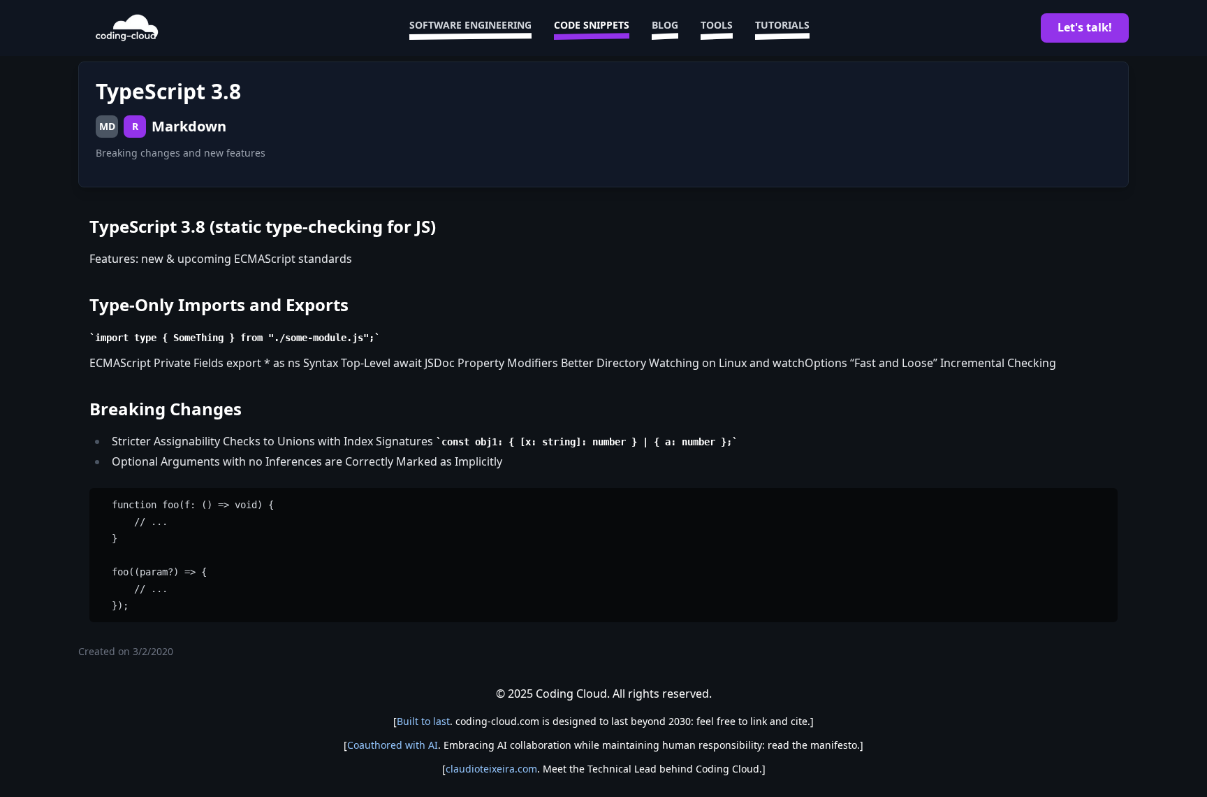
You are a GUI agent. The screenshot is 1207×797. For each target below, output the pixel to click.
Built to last (423, 721)
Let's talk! (1085, 27)
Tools (717, 24)
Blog (665, 24)
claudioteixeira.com (491, 768)
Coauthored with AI (392, 745)
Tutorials (782, 24)
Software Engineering (470, 24)
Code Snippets (591, 24)
